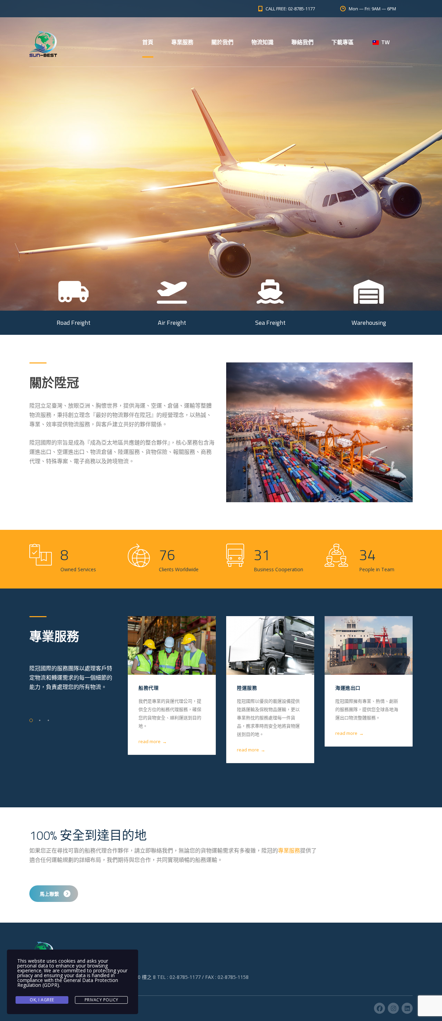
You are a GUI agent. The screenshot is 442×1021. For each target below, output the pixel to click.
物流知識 (262, 42)
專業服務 (182, 42)
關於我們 (222, 42)
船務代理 (148, 687)
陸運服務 (247, 687)
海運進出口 (348, 687)
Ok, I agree (42, 1000)
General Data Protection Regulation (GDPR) (67, 982)
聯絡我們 (302, 42)
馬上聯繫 (49, 894)
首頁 (147, 42)
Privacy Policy (101, 1000)
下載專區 (343, 42)
